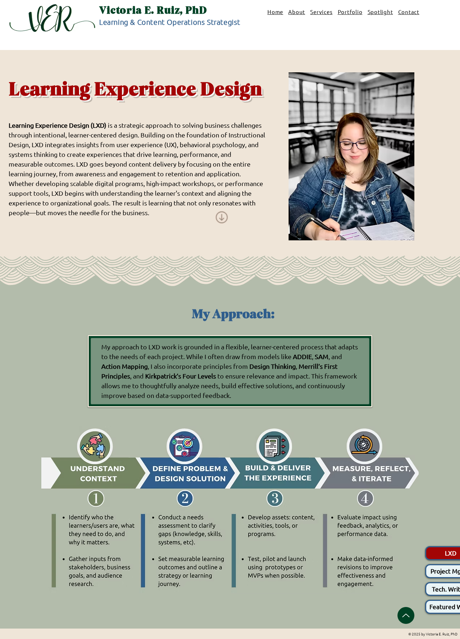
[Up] (405, 615)
